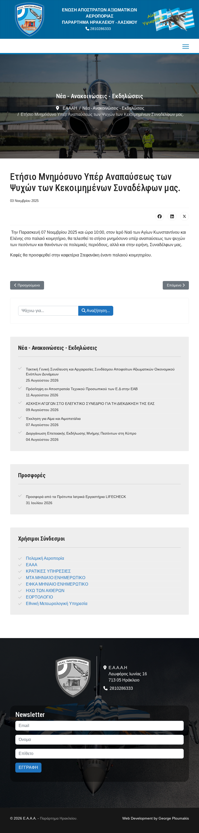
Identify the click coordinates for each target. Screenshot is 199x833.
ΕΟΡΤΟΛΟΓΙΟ (39, 597)
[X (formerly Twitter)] (184, 216)
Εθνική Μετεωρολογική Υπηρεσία (56, 603)
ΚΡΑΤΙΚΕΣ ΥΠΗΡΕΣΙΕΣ (48, 571)
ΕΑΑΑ (31, 565)
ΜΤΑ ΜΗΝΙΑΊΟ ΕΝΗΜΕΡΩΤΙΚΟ (55, 577)
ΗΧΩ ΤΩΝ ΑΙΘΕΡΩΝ (45, 590)
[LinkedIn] (172, 216)
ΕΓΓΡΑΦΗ (28, 767)
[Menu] (185, 46)
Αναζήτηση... (98, 310)
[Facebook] (159, 216)
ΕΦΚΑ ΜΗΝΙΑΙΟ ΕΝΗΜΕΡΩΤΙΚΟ (57, 584)
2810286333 (100, 29)
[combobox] (48, 311)
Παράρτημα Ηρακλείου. (58, 818)
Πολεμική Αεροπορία (45, 558)
